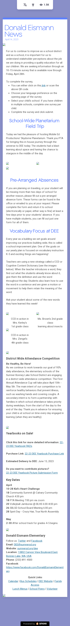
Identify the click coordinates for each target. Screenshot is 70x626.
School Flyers (37, 588)
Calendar (13, 581)
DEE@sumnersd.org (25, 544)
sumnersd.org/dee (27, 548)
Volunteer (52, 588)
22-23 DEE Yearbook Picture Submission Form (32, 472)
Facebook (36, 540)
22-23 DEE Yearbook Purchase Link (44, 453)
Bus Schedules (28, 581)
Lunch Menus (20, 588)
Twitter (22, 540)
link (43, 85)
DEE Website (46, 581)
